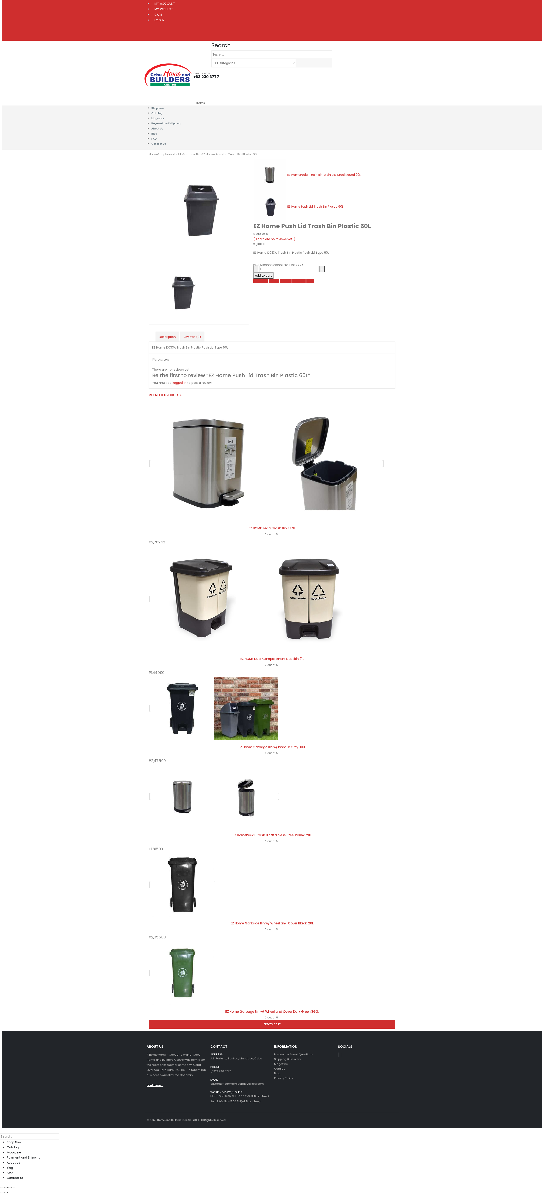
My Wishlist (163, 9)
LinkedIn (286, 281)
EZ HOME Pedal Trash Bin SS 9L (272, 528)
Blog (10, 1168)
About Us (157, 128)
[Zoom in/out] (1, 1187)
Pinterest (299, 281)
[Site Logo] (168, 75)
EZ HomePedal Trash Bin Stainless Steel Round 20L (272, 835)
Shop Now (14, 1142)
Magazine (14, 1152)
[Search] (300, 63)
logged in (179, 383)
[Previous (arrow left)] (1, 1192)
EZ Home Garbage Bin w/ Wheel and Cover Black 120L (272, 923)
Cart (158, 15)
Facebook (260, 281)
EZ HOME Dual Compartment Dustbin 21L (272, 659)
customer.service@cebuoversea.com (237, 1084)
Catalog (13, 1147)
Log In (159, 20)
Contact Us (158, 144)
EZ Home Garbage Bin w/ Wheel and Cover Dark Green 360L (272, 1011)
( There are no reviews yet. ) (274, 239)
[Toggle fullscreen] (6, 1187)
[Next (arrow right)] (6, 1192)
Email (310, 281)
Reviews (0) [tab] (192, 337)
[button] (221, 45)
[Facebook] (338, 1054)
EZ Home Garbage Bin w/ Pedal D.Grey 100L (272, 747)
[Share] (10, 1187)
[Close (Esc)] (14, 1187)
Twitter (274, 281)
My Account (164, 3)
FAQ (10, 1173)
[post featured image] (266, 463)
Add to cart (263, 275)
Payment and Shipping (165, 123)
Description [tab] (167, 337)
